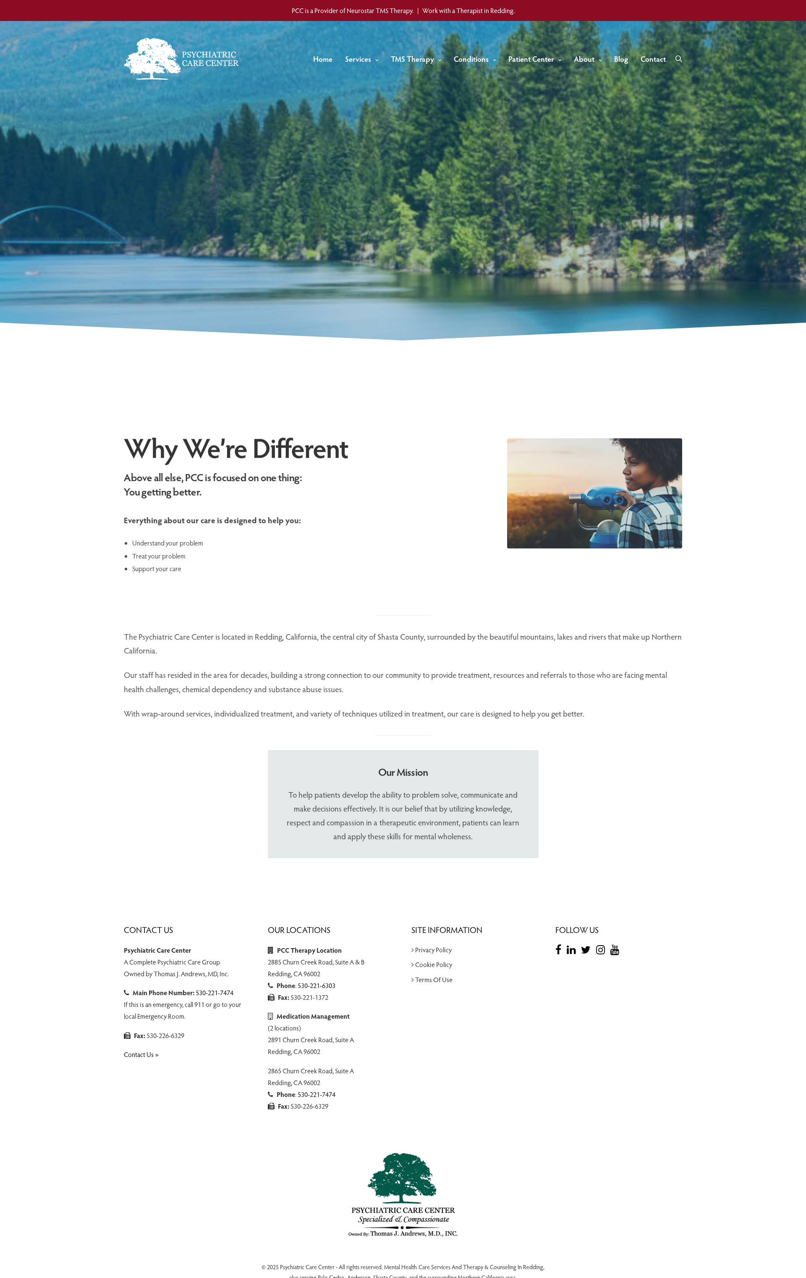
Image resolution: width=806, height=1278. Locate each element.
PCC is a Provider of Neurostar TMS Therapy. (352, 10)
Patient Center (531, 58)
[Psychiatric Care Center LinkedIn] (573, 949)
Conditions (471, 58)
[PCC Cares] (183, 59)
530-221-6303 (316, 985)
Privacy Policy (433, 949)
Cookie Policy (433, 964)
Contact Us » (141, 1054)
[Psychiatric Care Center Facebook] (560, 949)
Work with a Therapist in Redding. (468, 10)
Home (322, 58)
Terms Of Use (434, 979)
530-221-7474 (214, 992)
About (584, 58)
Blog (621, 58)
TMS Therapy (412, 58)
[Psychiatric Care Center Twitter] (588, 949)
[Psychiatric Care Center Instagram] (602, 949)
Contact (653, 58)
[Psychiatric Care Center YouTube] (616, 949)
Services (358, 58)
